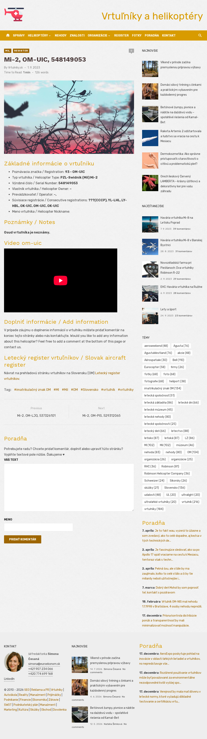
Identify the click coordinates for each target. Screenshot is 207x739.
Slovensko (90, 390)
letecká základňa (158, 402)
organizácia (155, 459)
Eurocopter (154, 367)
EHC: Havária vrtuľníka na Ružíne (181, 287)
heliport (177, 381)
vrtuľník (109, 390)
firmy (177, 367)
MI (57, 390)
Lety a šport (168, 309)
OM (75, 390)
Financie (25, 700)
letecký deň (155, 431)
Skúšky (34, 709)
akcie (183, 353)
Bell (178, 360)
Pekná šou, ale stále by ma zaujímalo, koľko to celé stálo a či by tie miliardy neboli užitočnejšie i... (167, 573)
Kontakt (169, 35)
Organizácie (97, 35)
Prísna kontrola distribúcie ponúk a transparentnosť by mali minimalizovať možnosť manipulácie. (169, 620)
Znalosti (77, 35)
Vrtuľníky (57, 690)
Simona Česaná (112, 669)
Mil (7, 50)
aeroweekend (156, 346)
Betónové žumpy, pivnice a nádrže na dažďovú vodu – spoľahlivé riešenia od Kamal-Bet (112, 713)
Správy (19, 35)
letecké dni (188, 402)
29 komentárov (182, 278)
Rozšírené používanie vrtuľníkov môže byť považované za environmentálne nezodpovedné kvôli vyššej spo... (170, 677)
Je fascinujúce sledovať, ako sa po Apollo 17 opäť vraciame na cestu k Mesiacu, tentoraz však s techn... (171, 554)
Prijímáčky (54, 695)
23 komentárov (183, 315)
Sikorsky (178, 480)
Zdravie (54, 700)
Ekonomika (40, 700)
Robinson (170, 466)
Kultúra (23, 709)
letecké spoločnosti (160, 424)
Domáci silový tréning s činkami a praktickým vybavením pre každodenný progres (181, 89)
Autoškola (10, 695)
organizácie (182, 459)
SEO (27, 690)
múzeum (185, 445)
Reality (23, 695)
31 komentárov (183, 251)
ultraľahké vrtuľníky (160, 502)
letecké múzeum (158, 409)
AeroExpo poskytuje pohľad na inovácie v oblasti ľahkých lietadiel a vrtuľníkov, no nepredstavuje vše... (169, 658)
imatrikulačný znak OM (33, 390)
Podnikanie (11, 700)
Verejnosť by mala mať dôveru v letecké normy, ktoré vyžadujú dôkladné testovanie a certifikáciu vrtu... (170, 696)
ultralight (191, 495)
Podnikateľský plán (26, 705)
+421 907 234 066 (40, 669)
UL (171, 495)
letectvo (180, 431)
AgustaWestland (158, 353)
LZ (189, 438)
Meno (8, 519)
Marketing (10, 709)
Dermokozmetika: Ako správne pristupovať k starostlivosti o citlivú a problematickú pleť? (180, 159)
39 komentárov (182, 228)
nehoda (152, 452)
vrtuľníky (127, 390)
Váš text (11, 460)
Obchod (46, 709)
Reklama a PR (40, 690)
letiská (172, 438)
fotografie (154, 381)
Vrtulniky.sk (15, 67)
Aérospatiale (155, 360)
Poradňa (152, 35)
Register (121, 35)
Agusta (181, 346)
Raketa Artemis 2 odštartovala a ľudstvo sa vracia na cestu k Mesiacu (181, 136)
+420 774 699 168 (40, 674)
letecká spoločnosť (159, 395)
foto (169, 374)
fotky (151, 374)
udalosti (152, 495)
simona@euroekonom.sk (44, 664)
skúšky (151, 487)
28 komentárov (182, 293)
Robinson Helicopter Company (167, 473)
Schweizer (154, 480)
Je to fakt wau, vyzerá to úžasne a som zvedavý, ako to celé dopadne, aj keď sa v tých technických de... (172, 535)
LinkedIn (9, 679)
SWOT (8, 705)
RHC (150, 466)
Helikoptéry (38, 35)
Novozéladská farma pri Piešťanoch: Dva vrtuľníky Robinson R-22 (177, 267)
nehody (174, 452)
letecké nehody (157, 417)
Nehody (61, 35)
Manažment (38, 695)
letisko (151, 438)
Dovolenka (60, 709)
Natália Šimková (113, 724)
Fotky (137, 35)
